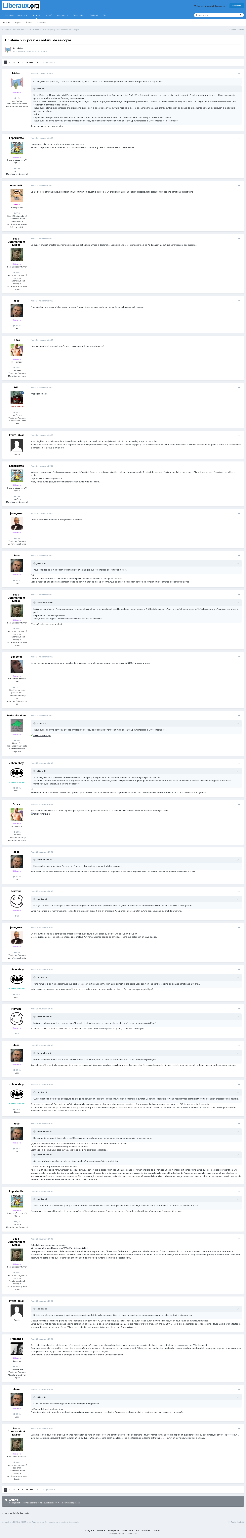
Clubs (105, 15)
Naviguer (36, 15)
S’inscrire (236, 6)
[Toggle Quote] (34, 88)
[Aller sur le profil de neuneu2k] (17, 195)
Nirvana (16, 891)
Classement (42, 22)
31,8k (17, 367)
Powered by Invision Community (123, 1534)
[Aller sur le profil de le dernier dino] (17, 725)
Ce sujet (230, 15)
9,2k (18, 538)
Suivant (30, 62)
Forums (6, 22)
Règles (18, 22)
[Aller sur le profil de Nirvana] (17, 901)
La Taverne (42, 51)
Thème (100, 1530)
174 (18, 98)
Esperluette (16, 137)
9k (18, 916)
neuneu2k (16, 185)
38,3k (18, 325)
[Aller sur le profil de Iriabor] (8, 50)
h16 (16, 387)
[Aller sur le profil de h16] (17, 397)
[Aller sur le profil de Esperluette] (17, 148)
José (16, 300)
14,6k (17, 272)
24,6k (18, 788)
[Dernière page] (38, 62)
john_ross (16, 513)
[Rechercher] (241, 15)
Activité (49, 15)
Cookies (157, 1530)
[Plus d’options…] (239, 73)
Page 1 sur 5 (48, 62)
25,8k (18, 1366)
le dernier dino (16, 715)
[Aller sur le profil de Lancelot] (17, 666)
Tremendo (16, 1338)
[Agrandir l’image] (41, 735)
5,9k (18, 168)
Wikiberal (94, 15)
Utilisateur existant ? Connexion (210, 6)
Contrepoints (78, 15)
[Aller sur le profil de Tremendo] (17, 1348)
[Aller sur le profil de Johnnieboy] (17, 773)
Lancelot (16, 656)
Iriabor (20, 48)
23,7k (18, 687)
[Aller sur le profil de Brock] (17, 350)
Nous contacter (143, 1530)
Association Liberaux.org (16, 15)
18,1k (18, 213)
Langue (89, 1530)
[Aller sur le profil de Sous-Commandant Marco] (17, 254)
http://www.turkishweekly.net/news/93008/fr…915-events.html (59, 1248)
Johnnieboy (16, 763)
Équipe (29, 22)
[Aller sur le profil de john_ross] (17, 523)
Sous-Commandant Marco (16, 241)
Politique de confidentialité (120, 1530)
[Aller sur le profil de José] (17, 310)
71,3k (17, 412)
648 (18, 740)
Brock (16, 339)
